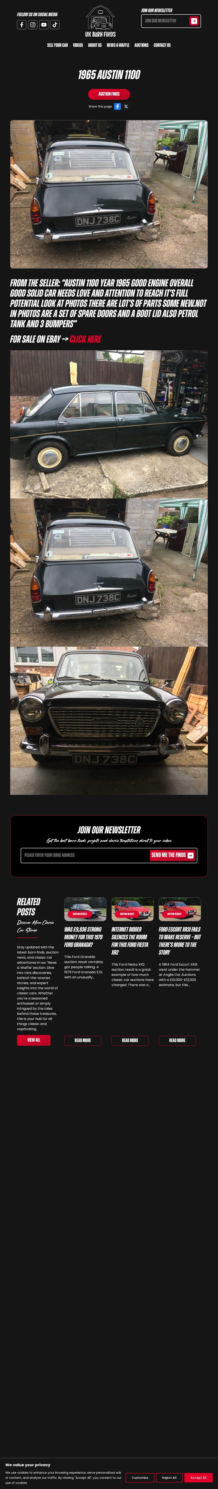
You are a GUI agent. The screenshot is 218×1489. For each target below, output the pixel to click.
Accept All (199, 1478)
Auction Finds (109, 94)
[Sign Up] (194, 21)
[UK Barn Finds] (100, 21)
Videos (78, 45)
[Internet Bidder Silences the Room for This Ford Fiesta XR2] (133, 909)
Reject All (169, 1478)
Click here (85, 340)
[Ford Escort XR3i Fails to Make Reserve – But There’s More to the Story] (180, 909)
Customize (140, 1478)
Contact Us (162, 45)
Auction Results (80, 914)
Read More (83, 1040)
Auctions (142, 45)
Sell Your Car (57, 45)
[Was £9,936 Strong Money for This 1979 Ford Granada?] (85, 909)
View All (33, 1040)
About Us (95, 45)
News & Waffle (118, 45)
